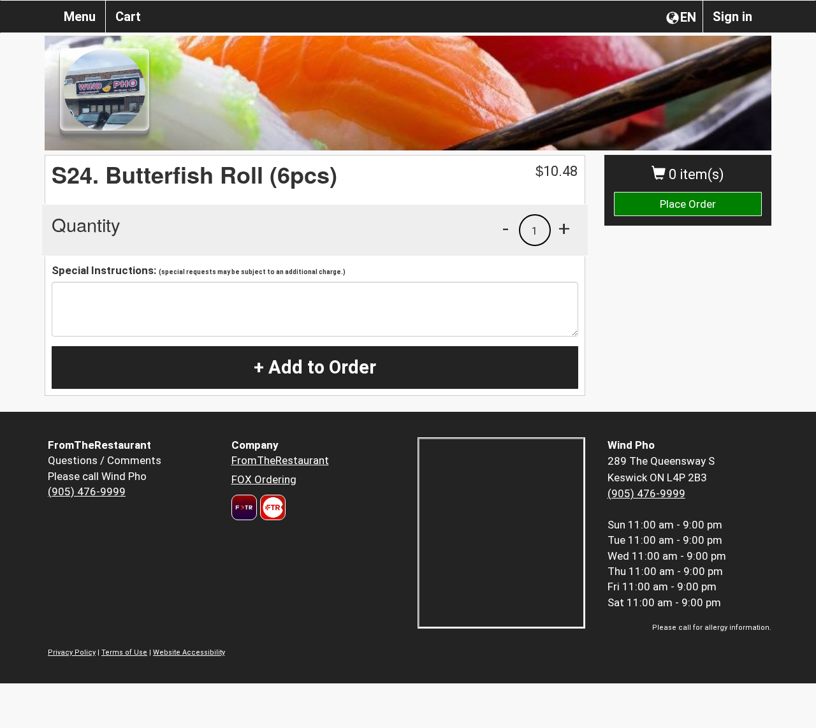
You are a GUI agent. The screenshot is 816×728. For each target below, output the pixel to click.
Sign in (732, 16)
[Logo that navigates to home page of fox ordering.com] (271, 507)
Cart (128, 16)
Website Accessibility (189, 652)
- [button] (505, 228)
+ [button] (564, 228)
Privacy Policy (72, 652)
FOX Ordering (263, 479)
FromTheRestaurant (280, 460)
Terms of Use (124, 652)
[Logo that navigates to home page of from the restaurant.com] (244, 507)
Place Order (688, 204)
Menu (80, 16)
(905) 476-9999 (87, 491)
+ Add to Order (315, 367)
